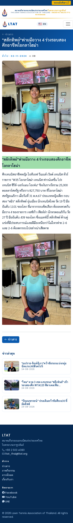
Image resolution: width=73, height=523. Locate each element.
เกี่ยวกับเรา (7, 479)
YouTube (10, 497)
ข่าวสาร (9, 34)
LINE (7, 501)
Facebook (11, 492)
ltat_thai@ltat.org (16, 453)
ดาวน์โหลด (7, 475)
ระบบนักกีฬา (60, 2)
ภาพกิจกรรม (8, 470)
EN (44, 24)
